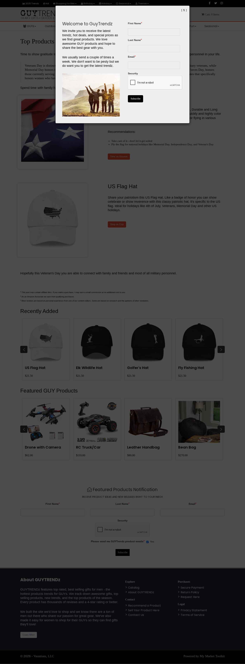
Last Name (134, 40)
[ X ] (184, 10)
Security (133, 73)
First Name (134, 23)
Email (131, 56)
